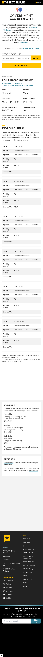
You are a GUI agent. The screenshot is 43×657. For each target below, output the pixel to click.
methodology (33, 470)
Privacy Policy (28, 569)
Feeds (25, 576)
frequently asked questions (30, 468)
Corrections (27, 572)
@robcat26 (8, 432)
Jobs (24, 546)
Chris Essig (8, 436)
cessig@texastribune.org (13, 441)
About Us (26, 539)
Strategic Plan (28, 553)
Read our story (8, 463)
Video (25, 586)
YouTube (9, 587)
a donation (23, 42)
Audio (25, 583)
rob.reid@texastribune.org (13, 430)
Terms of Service (29, 565)
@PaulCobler (8, 421)
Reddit (8, 598)
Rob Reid (7, 425)
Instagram (9, 591)
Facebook (9, 581)
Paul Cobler (8, 414)
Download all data (30, 48)
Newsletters (27, 579)
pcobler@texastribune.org (13, 419)
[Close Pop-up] (1, 655)
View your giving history (9, 552)
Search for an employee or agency (12, 54)
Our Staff (26, 542)
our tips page (17, 447)
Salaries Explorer (21, 18)
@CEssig (7, 443)
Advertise (6, 560)
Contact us (7, 556)
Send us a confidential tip (11, 564)
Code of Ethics (28, 562)
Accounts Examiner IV (12, 83)
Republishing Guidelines (28, 557)
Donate (6, 547)
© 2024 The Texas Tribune (9, 570)
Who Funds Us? (28, 549)
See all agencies (21, 65)
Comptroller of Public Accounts (17, 85)
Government (21, 15)
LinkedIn (9, 595)
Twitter (8, 584)
